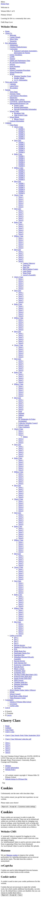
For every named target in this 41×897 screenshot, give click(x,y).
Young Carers (19, 105)
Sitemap (8, 766)
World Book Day (20, 651)
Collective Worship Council (28, 423)
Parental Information (21, 107)
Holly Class (18, 154)
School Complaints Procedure (20, 70)
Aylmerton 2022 (19, 671)
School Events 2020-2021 (23, 676)
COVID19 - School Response (20, 101)
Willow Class (18, 168)
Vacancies (13, 41)
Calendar (13, 84)
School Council (23, 425)
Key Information (11, 43)
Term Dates (14, 92)
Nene (20, 417)
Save (20, 895)
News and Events (11, 82)
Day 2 (16, 639)
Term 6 (20, 207)
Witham (21, 415)
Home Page (5, 4)
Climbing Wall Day (20, 682)
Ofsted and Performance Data (20, 61)
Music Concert (19, 669)
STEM (12, 692)
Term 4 (20, 203)
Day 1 (16, 637)
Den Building (18, 686)
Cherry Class (18, 127)
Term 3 (20, 201)
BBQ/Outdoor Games (30, 269)
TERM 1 (21, 129)
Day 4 (16, 643)
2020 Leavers (18, 680)
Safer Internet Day (20, 663)
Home (7, 31)
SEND (12, 74)
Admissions (14, 45)
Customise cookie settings (26, 806)
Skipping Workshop (21, 684)
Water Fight (27, 273)
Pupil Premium (15, 66)
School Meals (14, 117)
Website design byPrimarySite (16, 779)
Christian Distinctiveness (18, 47)
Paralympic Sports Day (22, 653)
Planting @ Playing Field (22, 647)
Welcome (13, 35)
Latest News (14, 86)
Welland (21, 413)
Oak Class (17, 140)
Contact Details (15, 37)
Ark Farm (17, 688)
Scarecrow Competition (22, 665)
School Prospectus (16, 72)
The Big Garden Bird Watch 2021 (26, 674)
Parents (7, 90)
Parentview (13, 98)
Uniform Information (17, 121)
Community (9, 700)
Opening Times (15, 94)
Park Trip (26, 267)
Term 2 (20, 199)
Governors (13, 704)
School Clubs (14, 111)
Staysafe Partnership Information (25, 109)
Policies (12, 64)
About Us (8, 33)
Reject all (5, 806)
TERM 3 (21, 133)
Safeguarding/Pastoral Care (19, 103)
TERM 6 (21, 138)
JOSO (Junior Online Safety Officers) (23, 690)
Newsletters (14, 88)
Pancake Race (19, 667)
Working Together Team (22, 76)
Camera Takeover (29, 263)
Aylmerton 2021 (19, 673)
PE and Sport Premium (17, 62)
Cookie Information (12, 768)
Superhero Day (19, 655)
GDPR (12, 57)
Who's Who (14, 39)
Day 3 (16, 641)
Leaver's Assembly (29, 275)
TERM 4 (21, 135)
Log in (7, 708)
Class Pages (14, 125)
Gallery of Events (16, 635)
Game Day (26, 265)
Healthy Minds (19, 78)
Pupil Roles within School (19, 696)
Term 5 (20, 205)
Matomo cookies (12, 855)
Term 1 (20, 197)
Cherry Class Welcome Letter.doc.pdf (18, 739)
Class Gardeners (24, 427)
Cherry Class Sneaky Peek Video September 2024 (22, 735)
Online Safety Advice (17, 99)
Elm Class (17, 181)
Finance (12, 59)
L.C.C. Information (20, 80)
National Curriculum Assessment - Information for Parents (26, 52)
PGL (15, 649)
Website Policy (10, 770)
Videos (25, 437)
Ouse (20, 411)
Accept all (13, 806)
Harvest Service (19, 645)
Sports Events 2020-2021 (22, 678)
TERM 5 (21, 137)
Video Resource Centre (18, 698)
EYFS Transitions (16, 55)
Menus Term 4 (19, 119)
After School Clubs (20, 115)
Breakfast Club (19, 113)
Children (8, 123)
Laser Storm (27, 271)
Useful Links (14, 706)
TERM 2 (21, 131)
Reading (12, 68)
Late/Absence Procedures (18, 96)
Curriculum (13, 49)
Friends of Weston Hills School (20, 702)
